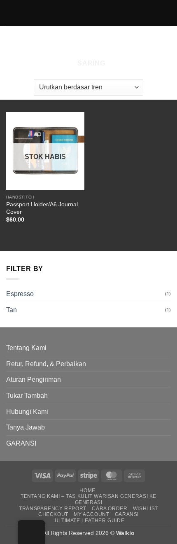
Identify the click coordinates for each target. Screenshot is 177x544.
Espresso (20, 293)
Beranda (26, 40)
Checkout (53, 514)
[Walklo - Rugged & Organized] (89, 12)
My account (91, 514)
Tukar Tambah (27, 395)
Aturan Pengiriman (33, 379)
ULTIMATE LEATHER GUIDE (89, 520)
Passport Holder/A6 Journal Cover (42, 208)
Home (87, 490)
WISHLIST (145, 508)
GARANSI (21, 443)
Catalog (67, 40)
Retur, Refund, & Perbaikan (46, 363)
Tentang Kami (26, 347)
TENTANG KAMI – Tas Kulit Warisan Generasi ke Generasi (88, 499)
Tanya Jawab (25, 427)
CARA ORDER (109, 508)
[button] (87, 63)
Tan (11, 309)
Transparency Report (52, 508)
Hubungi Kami (27, 411)
